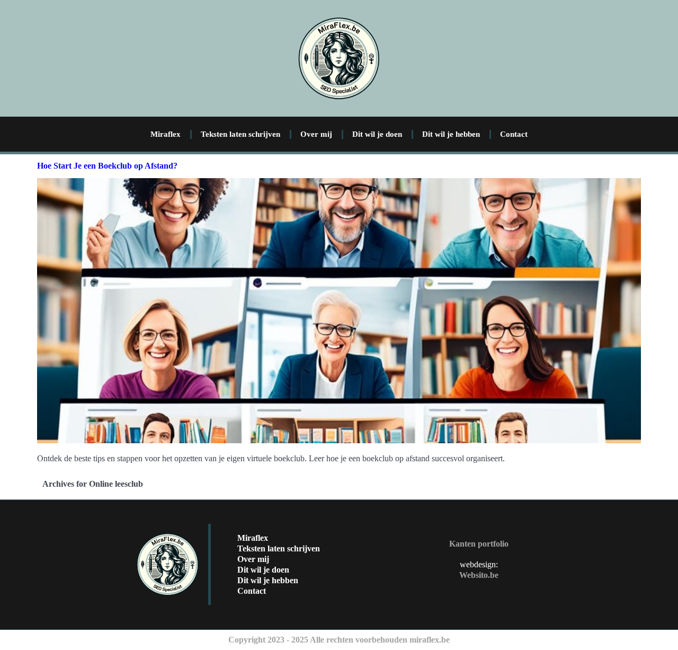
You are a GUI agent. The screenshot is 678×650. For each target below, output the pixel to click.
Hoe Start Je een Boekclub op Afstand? (107, 165)
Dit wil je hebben (451, 134)
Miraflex (165, 134)
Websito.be (478, 574)
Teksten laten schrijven (240, 134)
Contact (514, 134)
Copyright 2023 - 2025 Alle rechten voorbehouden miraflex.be (339, 639)
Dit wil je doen (377, 134)
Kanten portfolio (478, 543)
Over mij (316, 134)
